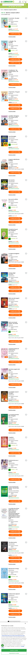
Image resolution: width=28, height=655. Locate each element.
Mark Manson (10, 519)
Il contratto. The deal (13, 18)
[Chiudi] (25, 623)
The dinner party (12, 542)
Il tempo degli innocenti (11, 273)
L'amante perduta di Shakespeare (13, 349)
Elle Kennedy (10, 19)
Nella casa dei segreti (13, 298)
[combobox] (13, 5)
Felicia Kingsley (11, 200)
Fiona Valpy (10, 371)
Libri (9, 6)
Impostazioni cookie (14, 653)
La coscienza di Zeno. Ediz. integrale (13, 415)
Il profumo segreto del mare (14, 370)
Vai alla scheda (11, 36)
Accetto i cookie (14, 650)
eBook (13, 6)
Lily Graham (10, 162)
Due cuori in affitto (13, 199)
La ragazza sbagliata (13, 253)
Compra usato (14, 63)
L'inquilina (11, 437)
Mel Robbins (10, 490)
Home (2, 9)
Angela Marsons (11, 275)
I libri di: (3, 13)
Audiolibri (19, 6)
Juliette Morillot (11, 394)
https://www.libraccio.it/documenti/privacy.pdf (13, 635)
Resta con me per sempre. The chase (13, 323)
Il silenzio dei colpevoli (14, 594)
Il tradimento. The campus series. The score (13, 71)
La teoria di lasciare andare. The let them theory (13, 488)
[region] (14, 638)
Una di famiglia (12, 136)
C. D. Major (10, 255)
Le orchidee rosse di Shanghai (13, 392)
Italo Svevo (10, 417)
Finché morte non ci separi (13, 461)
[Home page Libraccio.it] (8, 2)
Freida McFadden (11, 137)
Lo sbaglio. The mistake (12, 42)
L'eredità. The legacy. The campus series (13, 116)
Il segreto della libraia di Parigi (13, 160)
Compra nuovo (14, 34)
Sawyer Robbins (16, 490)
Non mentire (11, 180)
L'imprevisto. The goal (14, 92)
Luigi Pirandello (11, 232)
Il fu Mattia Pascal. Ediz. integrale (13, 230)
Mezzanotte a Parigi (13, 568)
